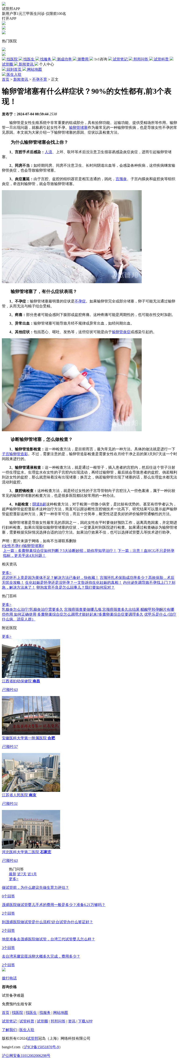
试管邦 (32, 1038)
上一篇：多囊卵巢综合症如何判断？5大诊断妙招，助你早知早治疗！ (60, 551)
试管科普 (26, 1021)
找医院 (17, 1013)
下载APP (85, 1021)
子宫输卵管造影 (15, 454)
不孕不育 (39, 79)
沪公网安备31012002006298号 (26, 1056)
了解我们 (9, 1030)
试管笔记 (9, 1021)
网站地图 (60, 1013)
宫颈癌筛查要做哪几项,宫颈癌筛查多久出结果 (102, 609)
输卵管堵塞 (78, 127)
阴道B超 (39, 504)
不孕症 (80, 301)
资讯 (72, 1021)
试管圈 (42, 1021)
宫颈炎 (121, 179)
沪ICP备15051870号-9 (41, 1047)
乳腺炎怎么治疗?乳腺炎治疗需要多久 (32, 609)
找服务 (45, 1013)
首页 (5, 79)
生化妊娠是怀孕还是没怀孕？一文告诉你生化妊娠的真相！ (73, 582)
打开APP (9, 18)
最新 (12, 874)
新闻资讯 (20, 79)
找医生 (31, 1013)
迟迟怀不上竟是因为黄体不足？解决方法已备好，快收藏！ (50, 578)
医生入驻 (26, 1030)
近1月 (32, 874)
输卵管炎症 (121, 332)
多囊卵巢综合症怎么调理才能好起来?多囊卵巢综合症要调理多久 (90, 614)
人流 (48, 152)
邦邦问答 (58, 1021)
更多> (6, 573)
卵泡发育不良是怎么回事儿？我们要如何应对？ (75, 587)
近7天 (22, 874)
